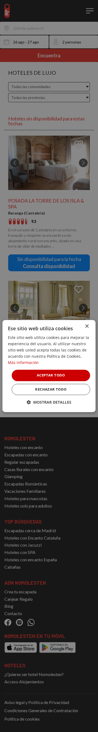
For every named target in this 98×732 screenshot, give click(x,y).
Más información (23, 362)
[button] (49, 402)
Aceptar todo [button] (51, 375)
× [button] (87, 326)
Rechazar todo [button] (50, 389)
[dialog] (49, 366)
